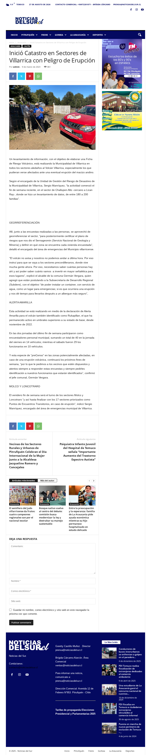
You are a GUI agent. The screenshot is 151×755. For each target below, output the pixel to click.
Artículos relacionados (23, 480)
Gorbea (59, 34)
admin (16, 66)
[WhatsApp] (38, 76)
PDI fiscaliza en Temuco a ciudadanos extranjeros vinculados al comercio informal (130, 710)
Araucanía (21, 42)
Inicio (14, 34)
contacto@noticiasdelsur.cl (23, 667)
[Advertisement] (98, 20)
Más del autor (47, 480)
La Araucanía (78, 34)
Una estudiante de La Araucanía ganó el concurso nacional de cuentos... (130, 689)
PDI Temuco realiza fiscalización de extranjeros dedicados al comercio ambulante (130, 671)
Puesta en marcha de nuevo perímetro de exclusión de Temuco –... (130, 728)
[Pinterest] (30, 76)
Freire (44, 34)
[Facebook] (131, 9)
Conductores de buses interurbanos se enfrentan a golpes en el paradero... (130, 653)
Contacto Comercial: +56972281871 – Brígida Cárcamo (82, 4)
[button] (140, 35)
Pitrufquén (27, 34)
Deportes (98, 34)
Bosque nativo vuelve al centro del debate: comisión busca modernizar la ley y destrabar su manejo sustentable (51, 515)
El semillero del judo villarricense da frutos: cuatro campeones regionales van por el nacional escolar (22, 514)
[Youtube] (142, 9)
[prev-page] (89, 481)
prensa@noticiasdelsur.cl (127, 4)
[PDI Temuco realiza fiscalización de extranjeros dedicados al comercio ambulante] (109, 669)
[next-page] (94, 481)
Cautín (27, 46)
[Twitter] (21, 76)
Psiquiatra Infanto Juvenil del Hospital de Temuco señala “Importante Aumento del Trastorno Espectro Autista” (78, 451)
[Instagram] (136, 9)
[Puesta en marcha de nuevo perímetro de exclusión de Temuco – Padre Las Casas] (109, 728)
